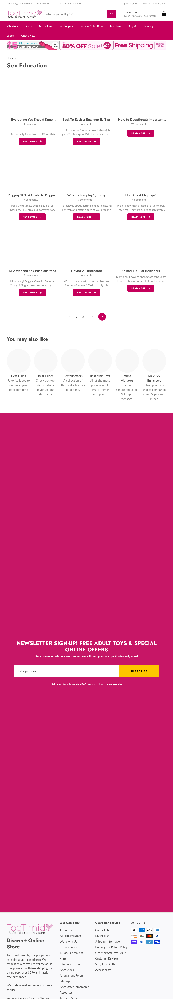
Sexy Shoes (67, 970)
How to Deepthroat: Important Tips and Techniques (140, 119)
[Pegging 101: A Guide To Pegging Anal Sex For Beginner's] (32, 171)
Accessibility (103, 970)
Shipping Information (108, 941)
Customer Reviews (106, 958)
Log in (125, 3)
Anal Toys (115, 26)
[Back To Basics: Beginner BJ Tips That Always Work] (86, 95)
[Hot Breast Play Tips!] (140, 171)
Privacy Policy (68, 947)
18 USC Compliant (71, 953)
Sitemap (65, 981)
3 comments (31, 275)
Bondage (149, 26)
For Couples (66, 26)
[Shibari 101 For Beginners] (140, 246)
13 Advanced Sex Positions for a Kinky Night (32, 271)
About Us (66, 930)
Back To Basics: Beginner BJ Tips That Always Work (86, 119)
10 (93, 317)
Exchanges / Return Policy (111, 947)
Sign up (134, 3)
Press (63, 958)
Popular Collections (91, 26)
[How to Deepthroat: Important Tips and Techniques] (140, 95)
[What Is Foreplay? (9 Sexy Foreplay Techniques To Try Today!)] (86, 171)
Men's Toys (45, 26)
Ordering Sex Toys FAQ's (110, 953)
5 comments (85, 123)
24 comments (139, 123)
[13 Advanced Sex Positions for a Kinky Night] (32, 246)
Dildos (28, 26)
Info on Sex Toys (70, 964)
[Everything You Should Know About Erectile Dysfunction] (32, 95)
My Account (102, 935)
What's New (27, 35)
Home (10, 58)
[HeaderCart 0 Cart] (163, 14)
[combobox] (80, 14)
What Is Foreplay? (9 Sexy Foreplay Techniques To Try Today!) (86, 195)
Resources (66, 992)
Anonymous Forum (72, 975)
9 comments (31, 199)
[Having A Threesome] (86, 246)
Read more (30, 141)
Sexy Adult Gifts (105, 964)
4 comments (31, 123)
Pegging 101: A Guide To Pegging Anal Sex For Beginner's (32, 195)
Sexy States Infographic (74, 987)
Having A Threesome (86, 271)
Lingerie (132, 26)
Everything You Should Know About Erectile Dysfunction (32, 119)
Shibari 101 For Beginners (141, 271)
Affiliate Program (70, 935)
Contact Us (102, 930)
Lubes (10, 35)
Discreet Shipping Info (154, 3)
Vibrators (12, 26)
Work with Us (68, 941)
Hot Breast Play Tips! (140, 195)
